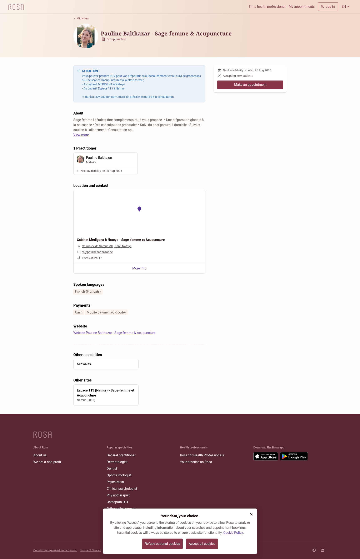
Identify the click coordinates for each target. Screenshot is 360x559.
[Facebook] (314, 550)
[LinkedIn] (322, 550)
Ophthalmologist (119, 475)
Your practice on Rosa (196, 462)
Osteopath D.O (117, 502)
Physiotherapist (118, 495)
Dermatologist (117, 462)
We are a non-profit (47, 462)
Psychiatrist (115, 482)
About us (39, 455)
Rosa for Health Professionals (202, 455)
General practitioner (121, 455)
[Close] (251, 514)
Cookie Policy (233, 533)
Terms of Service (90, 550)
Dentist (112, 469)
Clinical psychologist (122, 489)
